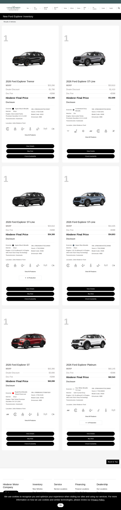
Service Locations (60, 489)
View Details (30, 146)
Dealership (102, 484)
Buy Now (30, 151)
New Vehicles (38, 489)
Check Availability (30, 156)
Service (58, 484)
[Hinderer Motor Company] (13, 8)
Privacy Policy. (98, 500)
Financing (80, 484)
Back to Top (113, 462)
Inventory (37, 484)
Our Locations (102, 489)
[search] (119, 8)
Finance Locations (82, 489)
